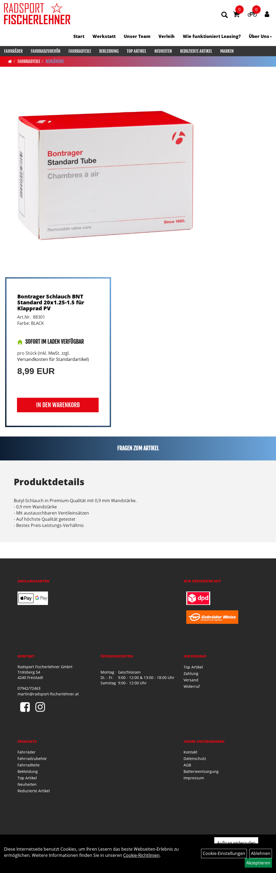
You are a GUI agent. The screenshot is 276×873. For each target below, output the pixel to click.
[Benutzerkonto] (267, 14)
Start (78, 36)
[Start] (10, 61)
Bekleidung (109, 51)
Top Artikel (136, 51)
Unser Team (137, 36)
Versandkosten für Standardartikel (52, 359)
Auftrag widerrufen (236, 843)
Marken (227, 51)
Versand (191, 679)
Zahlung (191, 673)
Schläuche (55, 61)
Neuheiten (163, 51)
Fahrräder (13, 51)
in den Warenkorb (58, 405)
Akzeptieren (258, 863)
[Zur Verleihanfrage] (252, 15)
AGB (187, 765)
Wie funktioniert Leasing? (212, 36)
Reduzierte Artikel (196, 51)
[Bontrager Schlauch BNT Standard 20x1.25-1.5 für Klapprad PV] (103, 178)
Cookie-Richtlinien (141, 855)
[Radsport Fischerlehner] (37, 13)
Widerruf (192, 686)
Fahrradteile (79, 51)
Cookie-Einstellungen (224, 853)
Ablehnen (260, 853)
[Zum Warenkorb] (236, 15)
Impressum (194, 777)
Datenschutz (195, 758)
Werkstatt (104, 36)
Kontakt (190, 752)
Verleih (166, 36)
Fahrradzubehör (45, 51)
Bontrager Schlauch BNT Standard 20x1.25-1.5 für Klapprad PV (50, 302)
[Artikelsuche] (224, 15)
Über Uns (259, 36)
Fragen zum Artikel (138, 448)
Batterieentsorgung (201, 771)
